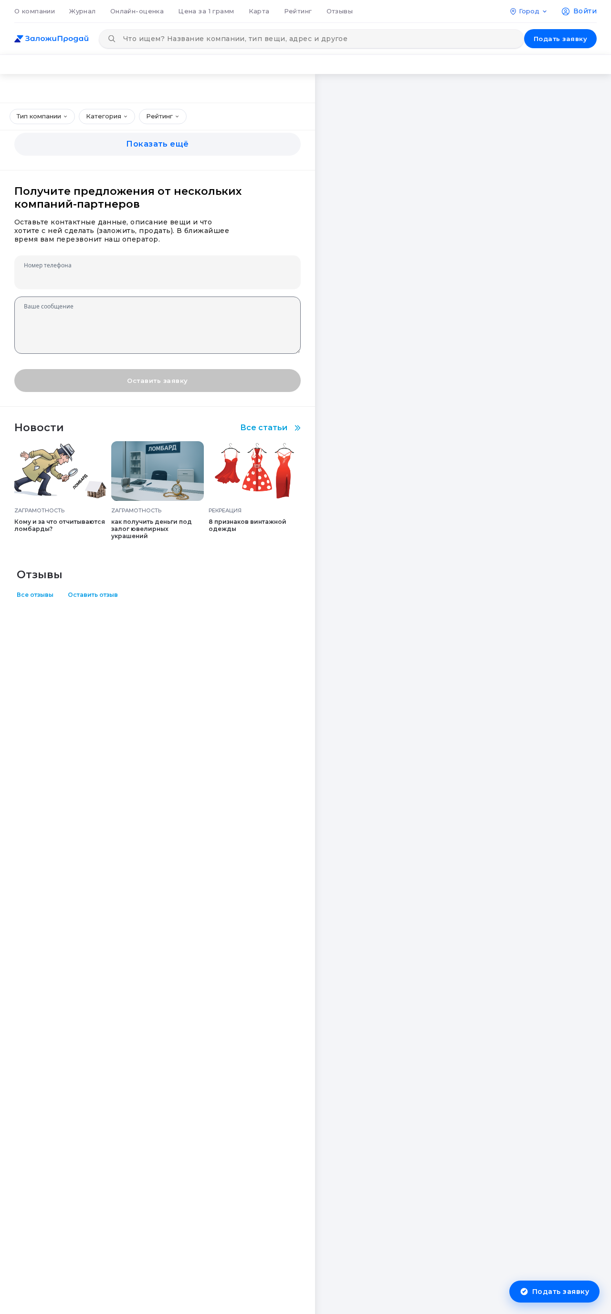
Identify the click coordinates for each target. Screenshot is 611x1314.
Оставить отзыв (93, 594)
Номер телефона (48, 265)
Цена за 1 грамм (206, 11)
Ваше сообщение (49, 306)
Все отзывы (35, 594)
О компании (34, 11)
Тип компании (39, 116)
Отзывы (340, 11)
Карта (259, 11)
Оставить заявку (157, 380)
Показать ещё (157, 143)
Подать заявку (560, 38)
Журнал (82, 11)
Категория (103, 116)
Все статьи (263, 427)
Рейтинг (298, 11)
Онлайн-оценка (137, 11)
